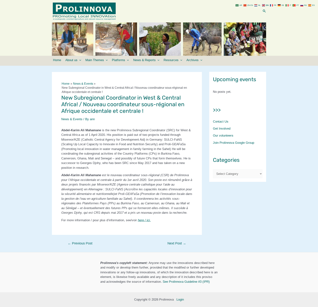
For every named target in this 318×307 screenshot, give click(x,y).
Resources (171, 60)
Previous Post (80, 243)
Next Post (176, 243)
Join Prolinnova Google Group (233, 142)
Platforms (118, 60)
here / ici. (144, 220)
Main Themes (94, 60)
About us (71, 60)
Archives (192, 60)
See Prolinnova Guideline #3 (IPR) (186, 281)
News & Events (71, 119)
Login (180, 299)
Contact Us (220, 121)
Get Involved (221, 128)
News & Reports (144, 60)
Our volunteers (223, 135)
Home (57, 60)
